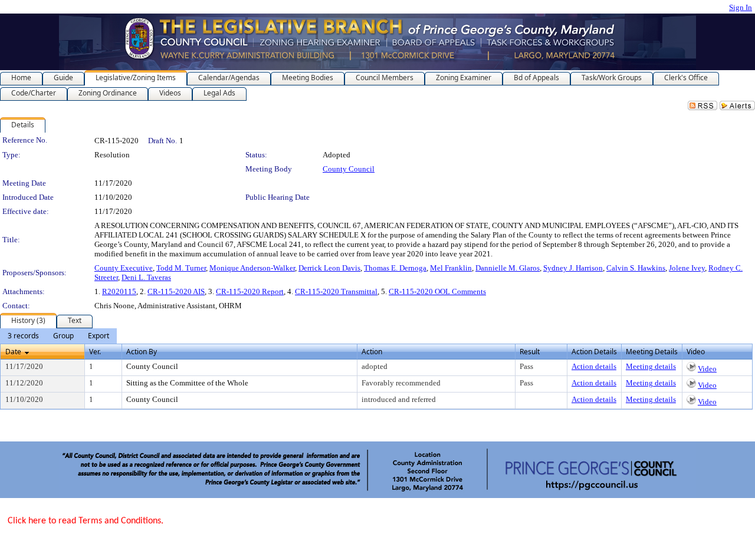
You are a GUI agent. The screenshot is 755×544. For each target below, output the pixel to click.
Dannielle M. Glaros (507, 267)
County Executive (123, 267)
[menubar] (58, 336)
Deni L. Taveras (146, 277)
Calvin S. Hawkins (635, 267)
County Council (349, 168)
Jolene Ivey (687, 267)
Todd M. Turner (181, 267)
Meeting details (651, 366)
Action (372, 352)
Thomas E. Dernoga (395, 267)
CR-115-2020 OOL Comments (437, 291)
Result (530, 352)
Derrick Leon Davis (329, 267)
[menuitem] (23, 336)
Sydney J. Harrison (573, 267)
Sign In (740, 7)
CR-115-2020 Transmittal (336, 291)
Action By (141, 352)
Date (13, 352)
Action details (594, 366)
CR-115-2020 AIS (176, 291)
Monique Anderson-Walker (252, 267)
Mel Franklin (451, 267)
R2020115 (119, 291)
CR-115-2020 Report (250, 291)
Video (707, 368)
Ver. (95, 352)
